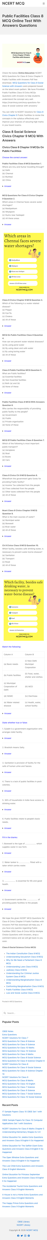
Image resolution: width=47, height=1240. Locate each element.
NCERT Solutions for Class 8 (15, 1064)
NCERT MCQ (32, 1230)
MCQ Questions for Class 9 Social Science (21, 1067)
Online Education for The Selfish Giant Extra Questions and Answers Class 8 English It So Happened (22, 1149)
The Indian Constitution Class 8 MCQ (23, 953)
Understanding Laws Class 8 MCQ (22, 967)
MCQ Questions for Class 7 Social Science (21, 1094)
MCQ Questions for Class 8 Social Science (21, 1057)
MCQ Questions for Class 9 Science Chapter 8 (23, 1061)
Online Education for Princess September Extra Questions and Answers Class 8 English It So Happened (23, 1177)
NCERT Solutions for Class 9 (15, 1077)
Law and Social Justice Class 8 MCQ (23, 993)
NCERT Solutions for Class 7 (15, 1038)
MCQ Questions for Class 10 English (18, 1084)
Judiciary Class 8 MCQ (16, 970)
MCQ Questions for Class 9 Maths (17, 1054)
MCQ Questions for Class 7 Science (18, 1087)
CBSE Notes (7, 1031)
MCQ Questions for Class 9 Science (18, 1044)
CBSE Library (24, 1222)
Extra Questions (9, 1034)
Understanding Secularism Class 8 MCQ (24, 957)
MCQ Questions (16, 1001)
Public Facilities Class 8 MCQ (19, 989)
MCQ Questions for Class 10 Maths (18, 1048)
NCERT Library (23, 1225)
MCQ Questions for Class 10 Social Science (22, 1097)
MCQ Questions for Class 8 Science (18, 1041)
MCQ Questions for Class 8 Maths (17, 1080)
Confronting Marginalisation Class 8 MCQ (25, 986)
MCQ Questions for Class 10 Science (19, 1051)
